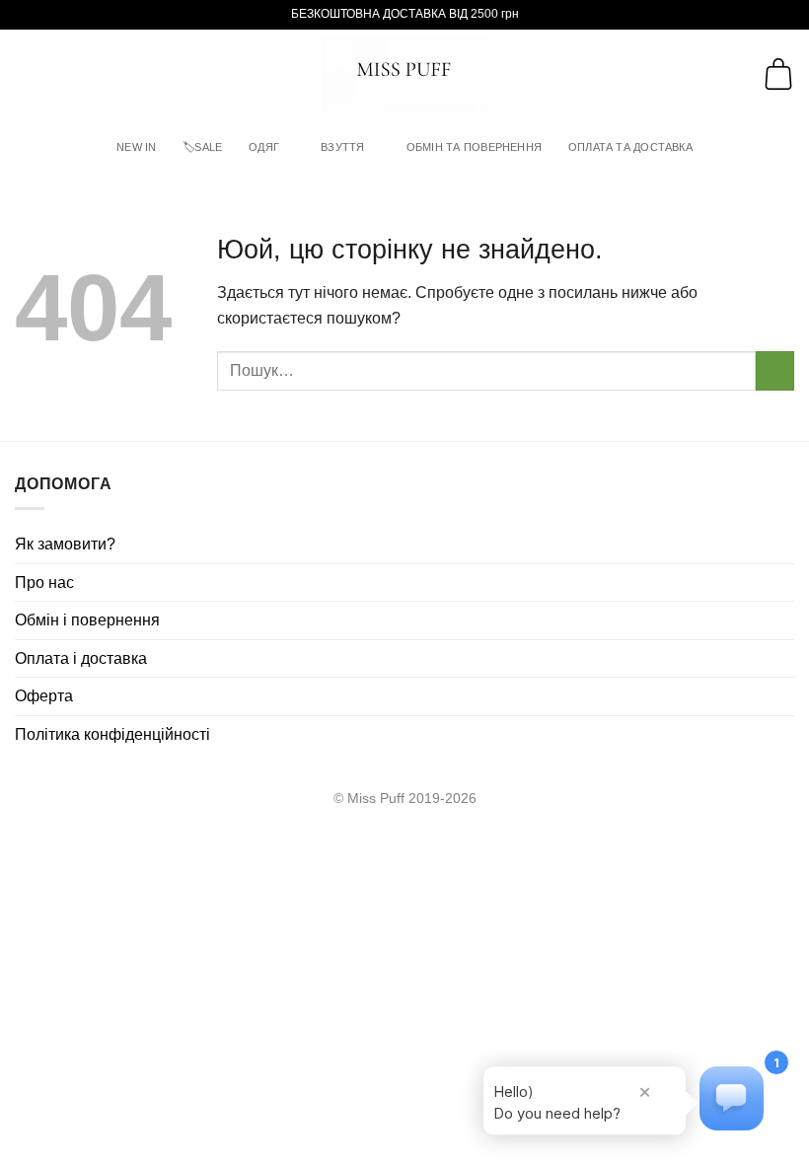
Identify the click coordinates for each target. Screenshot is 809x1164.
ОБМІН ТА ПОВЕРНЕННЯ (474, 147)
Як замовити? (65, 544)
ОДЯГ (264, 147)
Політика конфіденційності (112, 734)
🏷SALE (202, 147)
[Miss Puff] (405, 74)
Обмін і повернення (87, 620)
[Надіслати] (775, 370)
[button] (26, 73)
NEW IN (136, 147)
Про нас (44, 582)
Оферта (44, 696)
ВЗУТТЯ (342, 147)
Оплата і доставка (81, 658)
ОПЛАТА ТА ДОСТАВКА (630, 147)
